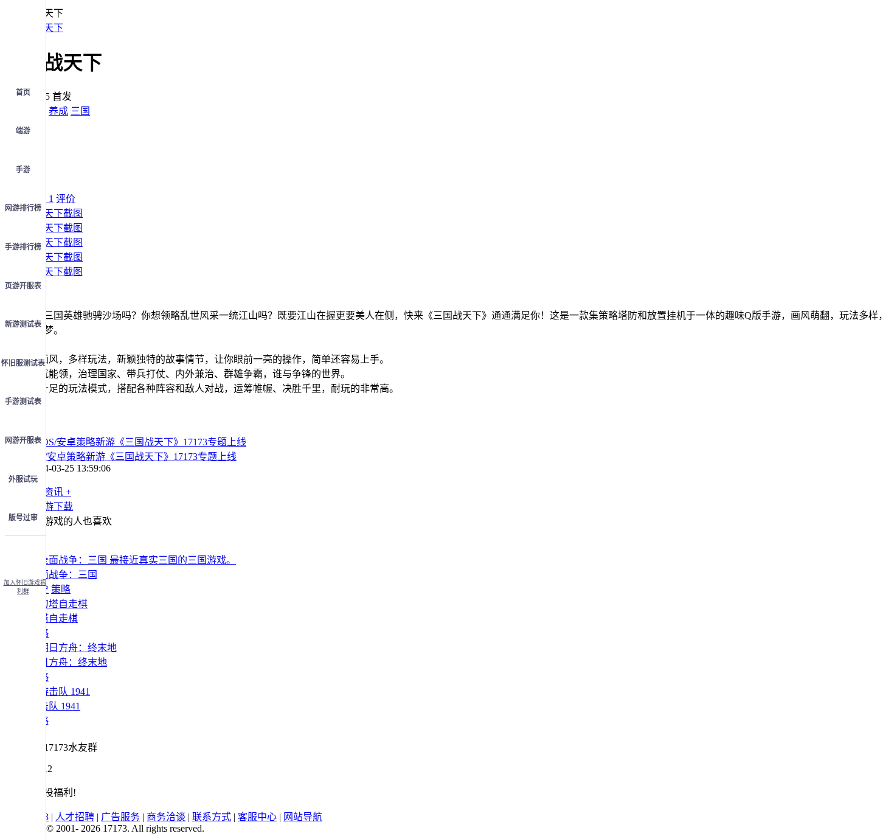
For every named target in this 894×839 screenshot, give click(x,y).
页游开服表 (23, 286)
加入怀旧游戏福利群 (25, 586)
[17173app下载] (23, 553)
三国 (80, 111)
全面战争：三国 (63, 574)
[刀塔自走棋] (58, 604)
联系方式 (211, 817)
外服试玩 (23, 479)
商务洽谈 (166, 817)
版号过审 (23, 517)
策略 (61, 589)
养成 (58, 111)
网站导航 (302, 817)
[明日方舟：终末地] (73, 647)
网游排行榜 (23, 208)
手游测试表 (23, 401)
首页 (23, 92)
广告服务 (120, 817)
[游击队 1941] (59, 691)
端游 (23, 131)
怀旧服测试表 (23, 363)
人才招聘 (74, 817)
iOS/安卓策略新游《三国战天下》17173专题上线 (133, 456)
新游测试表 (23, 324)
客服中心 (257, 817)
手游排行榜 (23, 247)
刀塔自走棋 (53, 618)
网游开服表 (23, 440)
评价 (65, 198)
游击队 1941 (54, 706)
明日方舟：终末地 (68, 662)
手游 (23, 169)
